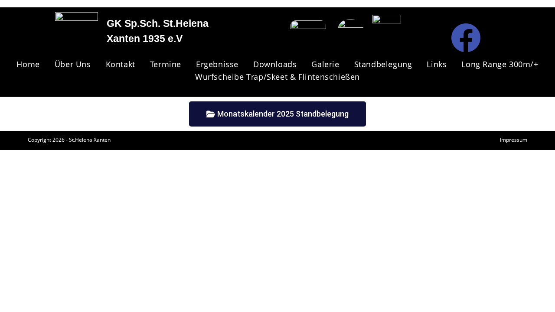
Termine (165, 64)
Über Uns (73, 64)
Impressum (513, 139)
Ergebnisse (217, 64)
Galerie (325, 64)
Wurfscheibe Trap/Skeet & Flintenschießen (277, 76)
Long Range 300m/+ (499, 64)
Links (437, 64)
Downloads (275, 64)
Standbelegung (383, 64)
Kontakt (120, 64)
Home (27, 64)
